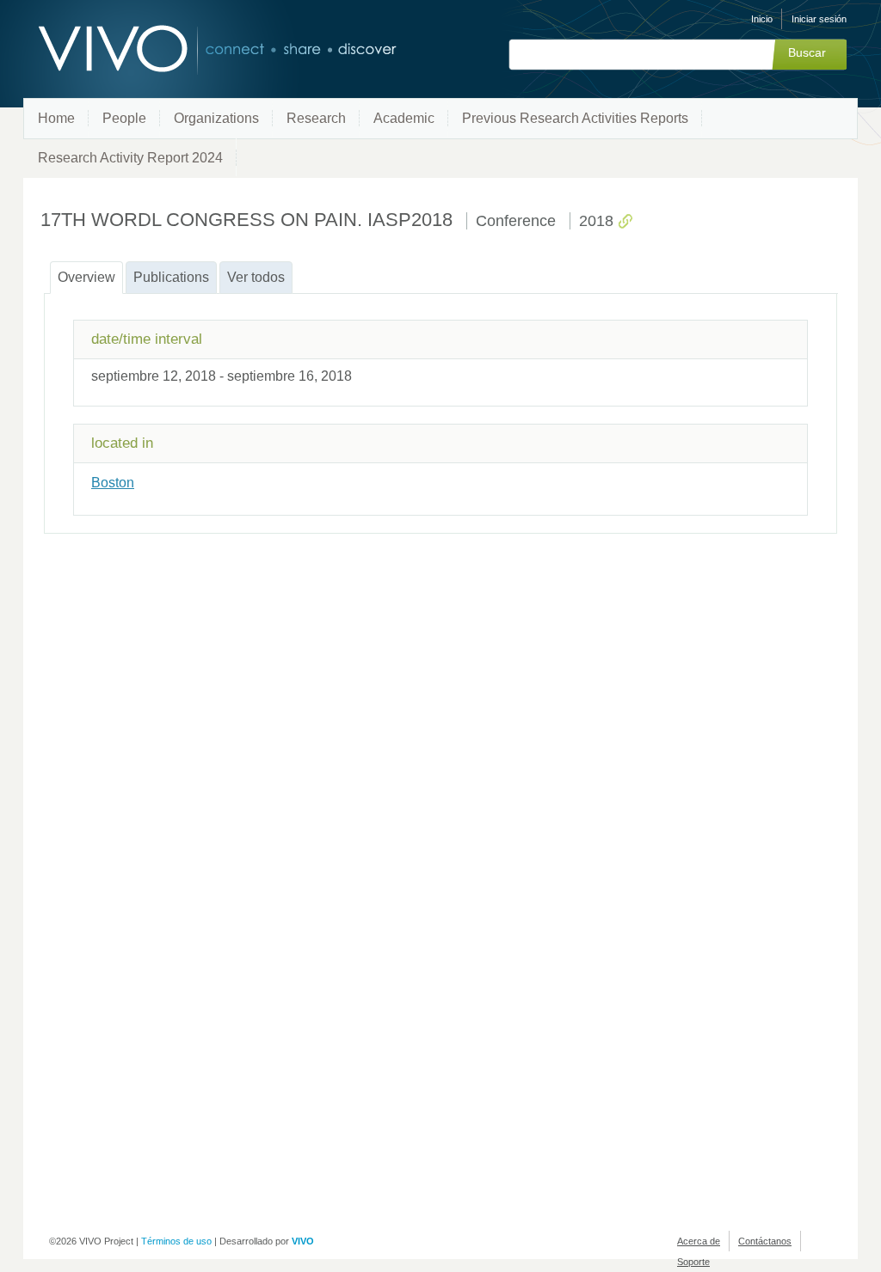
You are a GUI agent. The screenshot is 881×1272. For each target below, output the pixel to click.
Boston (112, 482)
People (124, 118)
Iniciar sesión (819, 19)
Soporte (693, 1262)
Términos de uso (176, 1241)
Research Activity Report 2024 (130, 157)
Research (316, 118)
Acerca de (698, 1241)
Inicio (762, 19)
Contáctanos (765, 1241)
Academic (403, 118)
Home (56, 118)
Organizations (216, 118)
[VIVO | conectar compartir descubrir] (189, 49)
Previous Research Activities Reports (575, 118)
